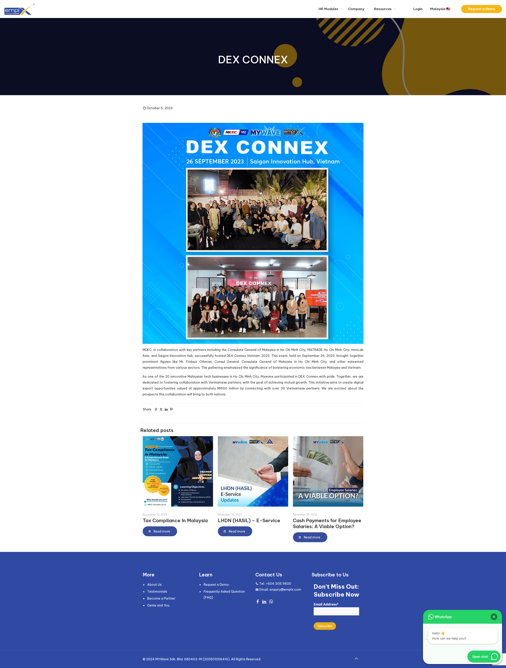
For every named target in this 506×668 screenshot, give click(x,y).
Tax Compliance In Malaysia (175, 520)
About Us (154, 585)
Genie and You (158, 605)
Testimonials (157, 591)
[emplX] (19, 9)
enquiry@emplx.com (285, 589)
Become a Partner (161, 598)
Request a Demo (481, 9)
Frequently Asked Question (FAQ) (224, 594)
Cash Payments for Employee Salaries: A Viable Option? (327, 523)
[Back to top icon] (356, 658)
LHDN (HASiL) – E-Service (249, 520)
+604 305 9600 (278, 584)
